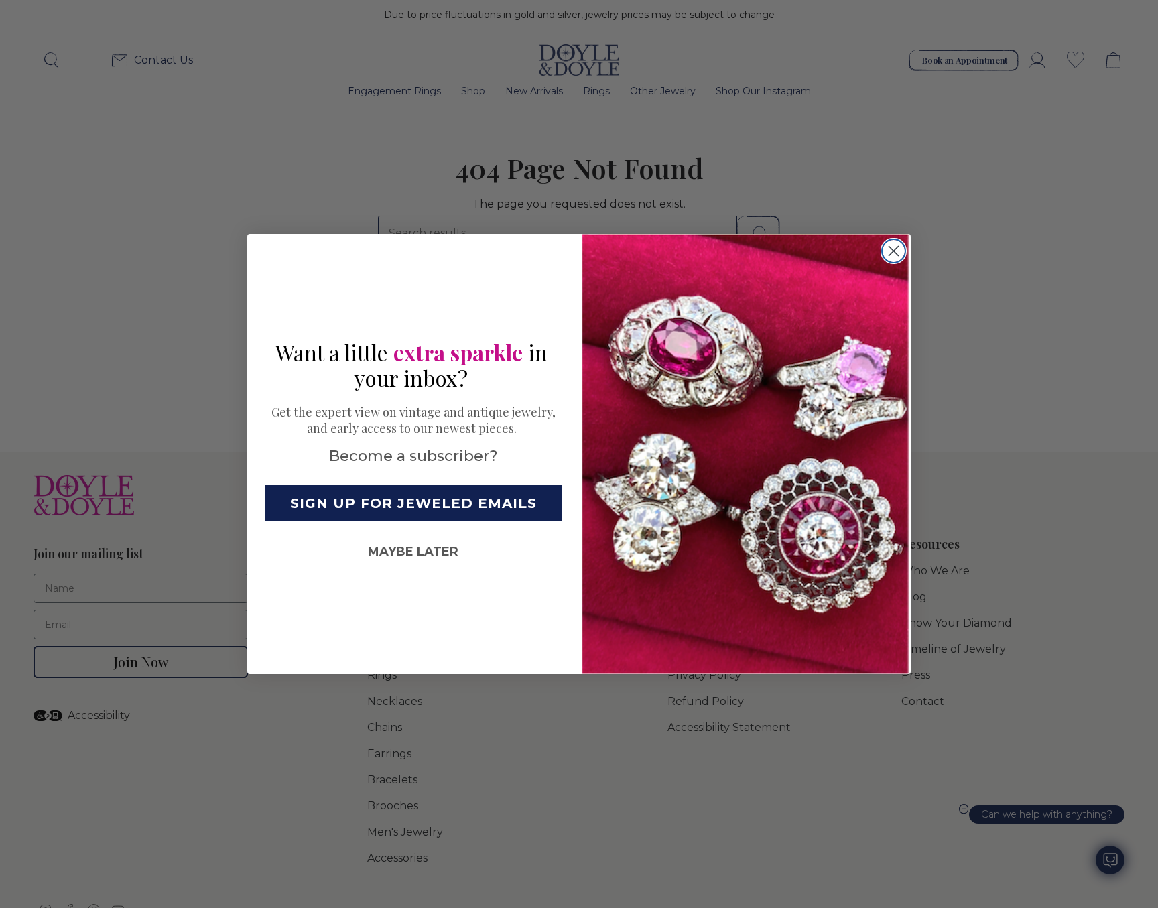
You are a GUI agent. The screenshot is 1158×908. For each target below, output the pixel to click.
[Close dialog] (893, 251)
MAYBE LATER (413, 551)
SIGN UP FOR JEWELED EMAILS (413, 503)
